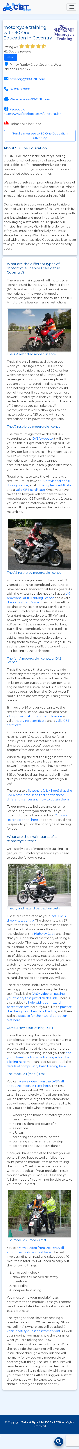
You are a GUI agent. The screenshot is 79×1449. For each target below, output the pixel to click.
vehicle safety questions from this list (33, 1331)
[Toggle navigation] (72, 7)
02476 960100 (20, 89)
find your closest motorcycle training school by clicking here (39, 1057)
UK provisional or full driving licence (35, 716)
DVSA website (42, 438)
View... (10, 57)
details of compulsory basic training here (36, 1066)
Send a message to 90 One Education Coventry (40, 136)
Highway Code (44, 933)
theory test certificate (55, 485)
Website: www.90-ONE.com (30, 99)
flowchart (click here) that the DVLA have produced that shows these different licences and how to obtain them (39, 795)
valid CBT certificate (30, 490)
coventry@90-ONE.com (27, 79)
